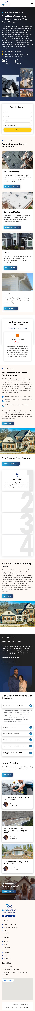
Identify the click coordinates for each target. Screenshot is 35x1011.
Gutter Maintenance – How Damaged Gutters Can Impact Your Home (17, 830)
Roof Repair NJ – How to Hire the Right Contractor (16, 798)
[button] (31, 3)
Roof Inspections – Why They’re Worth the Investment (15, 863)
